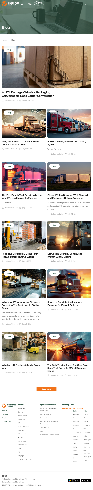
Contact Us (6, 421)
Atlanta (85, 414)
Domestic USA (78, 408)
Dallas (85, 436)
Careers (5, 414)
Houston (86, 443)
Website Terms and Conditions (13, 479)
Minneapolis (87, 440)
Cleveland (86, 425)
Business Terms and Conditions (13, 482)
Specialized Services (48, 405)
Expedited (21, 419)
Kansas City (87, 432)
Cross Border (66, 408)
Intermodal (21, 434)
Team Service (44, 427)
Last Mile (21, 430)
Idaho (75, 447)
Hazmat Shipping (45, 418)
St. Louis (86, 429)
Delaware (76, 436)
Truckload (21, 408)
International (22, 445)
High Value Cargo (45, 414)
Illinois (75, 451)
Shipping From (68, 405)
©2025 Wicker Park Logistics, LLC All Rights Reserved (22, 485)
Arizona (75, 418)
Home (4, 40)
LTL (19, 423)
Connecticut (77, 432)
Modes (20, 405)
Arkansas (76, 421)
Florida (75, 440)
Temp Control (22, 416)
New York (86, 447)
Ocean (20, 448)
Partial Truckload (23, 426)
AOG (41, 431)
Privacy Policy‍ (30, 479)
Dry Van (20, 412)
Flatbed (20, 437)
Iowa (74, 458)
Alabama (76, 414)
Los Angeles (87, 456)
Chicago (86, 460)
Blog (3, 418)
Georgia (75, 443)
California (76, 425)
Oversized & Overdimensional (49, 435)
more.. (75, 461)
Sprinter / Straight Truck (25, 459)
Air (19, 452)
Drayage (21, 456)
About (4, 411)
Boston (85, 421)
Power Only (22, 441)
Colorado (76, 429)
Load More (46, 389)
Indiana (75, 454)
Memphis (86, 418)
